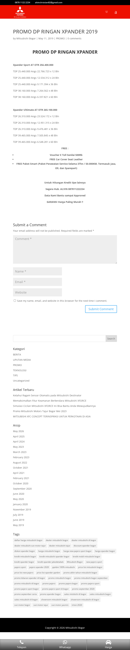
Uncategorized (21, 380)
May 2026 (18, 431)
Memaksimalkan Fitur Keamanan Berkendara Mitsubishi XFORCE (49, 400)
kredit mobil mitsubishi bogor (86, 556)
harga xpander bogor (105, 551)
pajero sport (20, 567)
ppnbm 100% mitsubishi (63, 567)
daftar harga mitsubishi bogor (28, 540)
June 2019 (18, 519)
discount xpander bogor (85, 545)
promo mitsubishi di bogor (26, 583)
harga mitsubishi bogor (49, 551)
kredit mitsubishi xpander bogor (54, 556)
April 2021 (19, 472)
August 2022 (20, 462)
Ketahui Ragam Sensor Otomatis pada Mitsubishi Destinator (47, 395)
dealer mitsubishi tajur (59, 545)
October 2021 (20, 467)
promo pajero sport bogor (26, 588)
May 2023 (18, 446)
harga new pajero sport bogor (77, 551)
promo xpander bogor (50, 594)
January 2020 (20, 504)
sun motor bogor (22, 605)
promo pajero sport (90, 583)
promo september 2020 (83, 588)
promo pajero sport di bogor (55, 588)
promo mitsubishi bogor (59, 578)
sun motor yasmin (59, 605)
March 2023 (19, 452)
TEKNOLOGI (19, 370)
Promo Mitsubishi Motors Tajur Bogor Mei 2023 (40, 411)
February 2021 (21, 478)
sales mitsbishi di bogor (75, 594)
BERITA (17, 354)
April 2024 (19, 441)
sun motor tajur (41, 605)
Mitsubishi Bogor (26, 38)
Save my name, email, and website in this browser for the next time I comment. (62, 300)
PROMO (60, 38)
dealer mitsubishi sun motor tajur (30, 545)
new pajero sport (94, 561)
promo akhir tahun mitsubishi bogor (80, 572)
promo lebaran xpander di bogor (29, 578)
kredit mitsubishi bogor (25, 556)
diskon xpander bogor (24, 551)
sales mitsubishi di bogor (26, 599)
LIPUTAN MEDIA (22, 359)
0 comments (74, 38)
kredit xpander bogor (24, 561)
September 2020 (22, 488)
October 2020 (20, 483)
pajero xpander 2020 (39, 567)
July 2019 (18, 514)
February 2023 (21, 457)
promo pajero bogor (68, 583)
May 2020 (18, 499)
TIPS (15, 375)
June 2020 (18, 493)
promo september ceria (25, 594)
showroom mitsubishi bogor (54, 599)
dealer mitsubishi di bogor (84, 540)
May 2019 (18, 525)
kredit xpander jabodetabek (50, 561)
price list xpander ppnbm (48, 572)
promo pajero (48, 583)
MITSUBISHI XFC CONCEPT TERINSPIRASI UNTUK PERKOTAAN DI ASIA (52, 416)
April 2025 (19, 436)
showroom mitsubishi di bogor (85, 599)
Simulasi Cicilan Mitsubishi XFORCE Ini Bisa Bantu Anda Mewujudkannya (54, 406)
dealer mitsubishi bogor (57, 540)
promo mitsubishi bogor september (91, 578)
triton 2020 (77, 605)
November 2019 (22, 509)
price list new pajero (23, 572)
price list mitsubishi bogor (90, 567)
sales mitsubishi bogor (100, 594)
